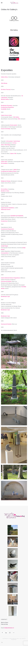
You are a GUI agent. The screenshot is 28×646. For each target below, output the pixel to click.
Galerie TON (13, 153)
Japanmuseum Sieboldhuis (7, 207)
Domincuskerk (13, 125)
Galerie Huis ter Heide (6, 115)
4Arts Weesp (4, 83)
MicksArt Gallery (5, 99)
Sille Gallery (16, 117)
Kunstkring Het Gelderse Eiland (8, 171)
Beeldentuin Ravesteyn (6, 105)
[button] (1, 2)
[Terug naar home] (14, 2)
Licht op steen (9, 141)
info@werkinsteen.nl (9, 627)
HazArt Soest (16, 141)
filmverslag (7, 144)
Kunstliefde (3, 109)
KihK (19, 118)
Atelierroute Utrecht (5, 209)
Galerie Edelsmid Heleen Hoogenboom (10, 277)
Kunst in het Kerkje (5, 128)
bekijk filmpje (4, 246)
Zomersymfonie (4, 253)
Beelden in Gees (5, 190)
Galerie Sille (4, 161)
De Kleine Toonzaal (6, 89)
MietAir (15, 169)
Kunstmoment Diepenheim (7, 107)
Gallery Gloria (4, 77)
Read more (14, 20)
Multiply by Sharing (5, 181)
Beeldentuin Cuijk (5, 296)
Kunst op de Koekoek (6, 281)
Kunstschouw (4, 221)
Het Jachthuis (4, 163)
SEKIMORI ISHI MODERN (16, 215)
